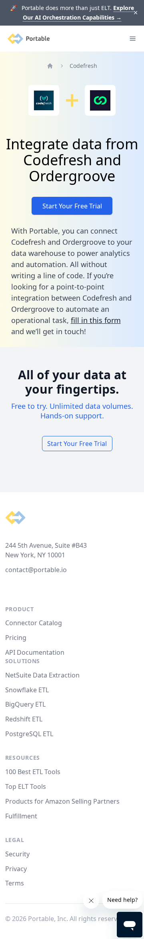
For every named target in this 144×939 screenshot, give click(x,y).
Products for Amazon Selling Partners (62, 801)
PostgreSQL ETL (29, 733)
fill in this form (96, 320)
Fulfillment (21, 816)
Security (17, 854)
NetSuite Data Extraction (42, 675)
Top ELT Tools (25, 786)
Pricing (15, 637)
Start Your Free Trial (72, 206)
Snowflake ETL (27, 689)
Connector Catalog (33, 622)
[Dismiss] (136, 13)
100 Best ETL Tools (32, 771)
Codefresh (83, 65)
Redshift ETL (23, 719)
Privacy (16, 868)
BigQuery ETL (25, 704)
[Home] (50, 66)
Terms (14, 883)
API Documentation (34, 652)
